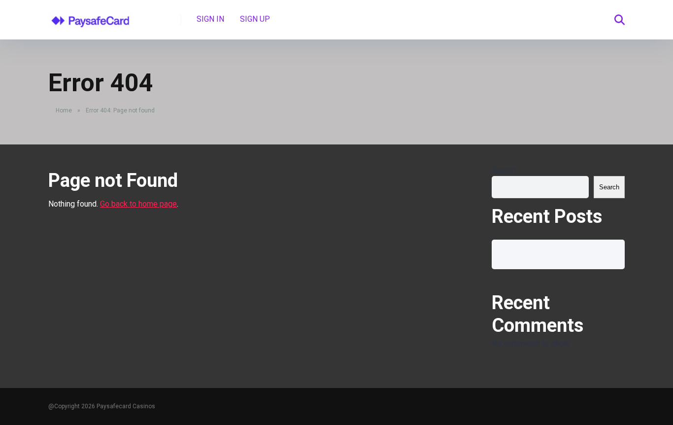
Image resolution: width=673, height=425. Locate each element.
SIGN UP (255, 19)
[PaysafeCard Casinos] (90, 16)
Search (503, 170)
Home (64, 110)
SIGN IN (210, 19)
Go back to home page (138, 204)
